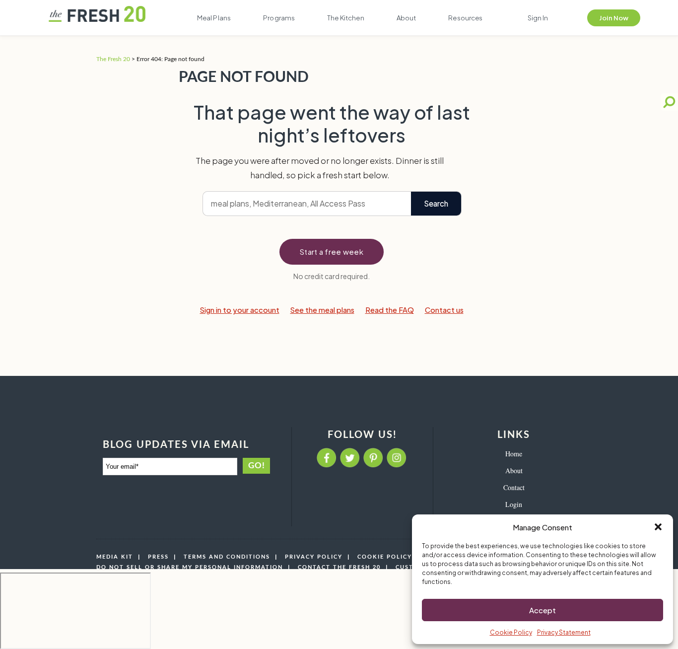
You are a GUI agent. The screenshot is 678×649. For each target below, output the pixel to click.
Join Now (613, 18)
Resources (465, 18)
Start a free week (331, 251)
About (406, 18)
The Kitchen (345, 18)
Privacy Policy (313, 557)
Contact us (444, 309)
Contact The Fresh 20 (339, 567)
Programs (279, 18)
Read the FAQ (389, 309)
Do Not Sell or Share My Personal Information (189, 567)
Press (158, 557)
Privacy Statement (564, 632)
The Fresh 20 (113, 59)
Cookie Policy (511, 632)
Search (436, 203)
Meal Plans (214, 18)
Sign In (538, 18)
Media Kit (114, 557)
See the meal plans (322, 309)
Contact (514, 487)
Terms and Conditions (227, 557)
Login (513, 504)
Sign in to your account (239, 309)
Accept (542, 610)
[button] (658, 527)
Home (513, 453)
